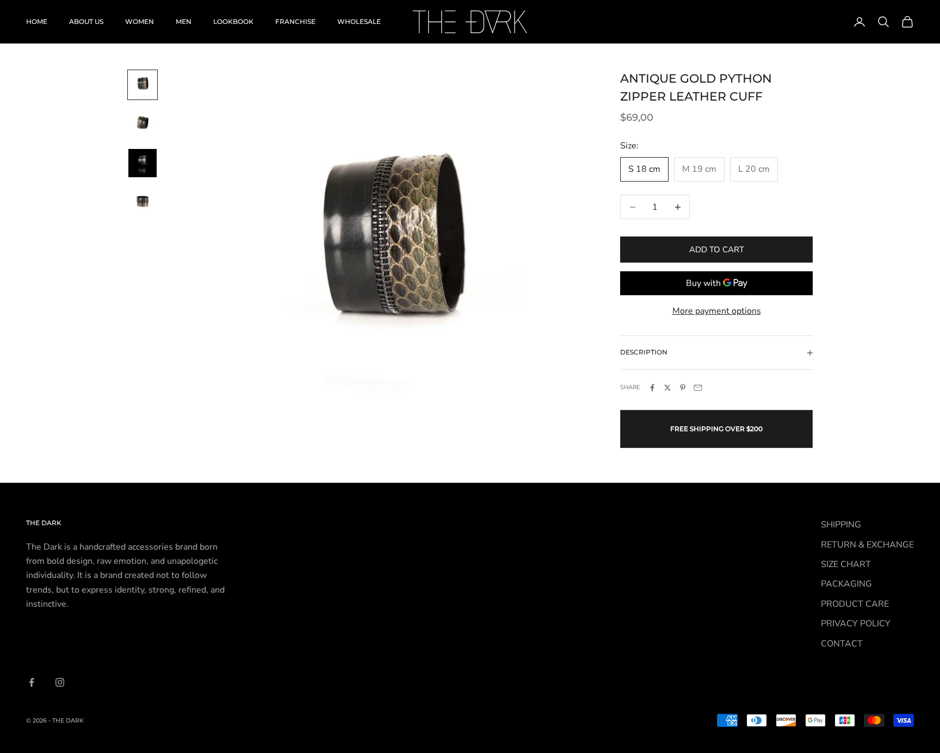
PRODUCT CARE (855, 604)
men (183, 21)
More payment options (716, 311)
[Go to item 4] (142, 202)
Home (36, 21)
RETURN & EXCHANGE (867, 545)
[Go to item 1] (142, 85)
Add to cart (716, 249)
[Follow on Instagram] (59, 682)
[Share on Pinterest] (682, 387)
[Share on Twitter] (667, 387)
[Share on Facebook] (652, 387)
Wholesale (359, 21)
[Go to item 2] (142, 124)
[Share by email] (698, 387)
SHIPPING (841, 525)
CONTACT (842, 644)
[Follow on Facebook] (31, 682)
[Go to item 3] (142, 163)
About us (86, 21)
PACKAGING (846, 584)
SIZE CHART (846, 564)
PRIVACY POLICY (855, 624)
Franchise (295, 21)
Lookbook (233, 21)
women (139, 21)
